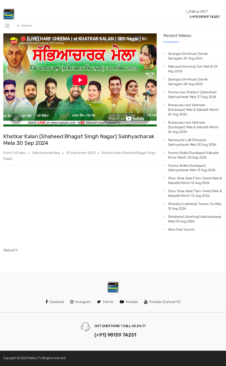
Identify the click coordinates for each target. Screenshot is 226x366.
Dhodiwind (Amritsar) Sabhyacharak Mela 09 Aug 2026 (194, 219)
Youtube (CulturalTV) (165, 302)
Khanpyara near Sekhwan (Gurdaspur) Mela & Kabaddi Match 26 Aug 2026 (193, 109)
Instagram (83, 302)
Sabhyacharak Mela (46, 153)
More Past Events (181, 230)
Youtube (131, 302)
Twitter (108, 302)
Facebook (56, 302)
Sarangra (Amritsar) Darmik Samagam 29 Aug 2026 (188, 56)
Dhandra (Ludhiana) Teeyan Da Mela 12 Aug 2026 (194, 206)
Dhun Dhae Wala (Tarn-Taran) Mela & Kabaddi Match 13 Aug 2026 (195, 180)
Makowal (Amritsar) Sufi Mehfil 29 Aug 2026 (193, 69)
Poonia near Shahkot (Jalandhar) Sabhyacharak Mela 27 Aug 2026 (192, 94)
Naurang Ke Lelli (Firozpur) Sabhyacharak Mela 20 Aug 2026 (192, 142)
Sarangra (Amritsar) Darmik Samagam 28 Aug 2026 (188, 81)
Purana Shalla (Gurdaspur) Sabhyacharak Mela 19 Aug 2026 (192, 168)
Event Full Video (14, 153)
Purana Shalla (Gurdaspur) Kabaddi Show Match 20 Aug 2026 (193, 155)
